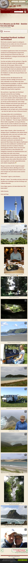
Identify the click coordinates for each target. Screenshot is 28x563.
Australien (9, 9)
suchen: (12, 12)
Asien (20, 9)
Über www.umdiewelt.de (14, 556)
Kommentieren (7, 31)
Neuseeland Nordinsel (2, 550)
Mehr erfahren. (15, 561)
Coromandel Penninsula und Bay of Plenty (19, 550)
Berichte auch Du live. (20, 4)
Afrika (25, 9)
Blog (14, 558)
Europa (15, 9)
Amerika (3, 9)
